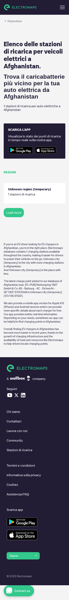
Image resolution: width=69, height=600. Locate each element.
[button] (62, 7)
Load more (13, 212)
